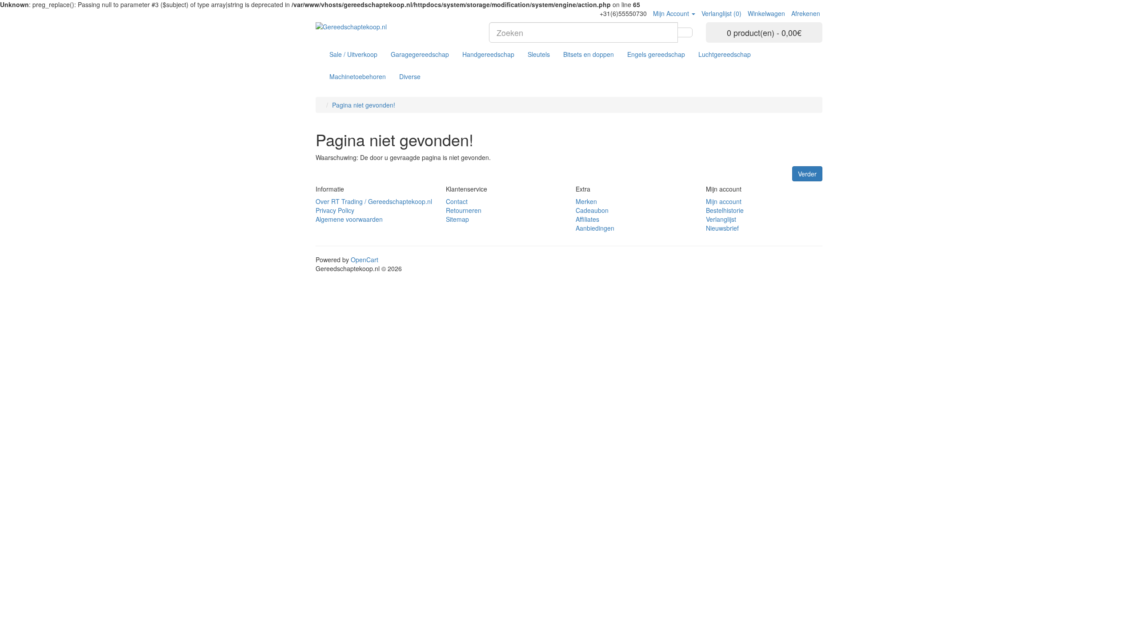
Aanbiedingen (595, 228)
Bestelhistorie (725, 210)
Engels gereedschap (656, 54)
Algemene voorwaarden (349, 219)
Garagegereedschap (420, 54)
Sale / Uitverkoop (353, 54)
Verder (807, 173)
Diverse (410, 76)
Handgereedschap (488, 54)
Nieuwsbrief (722, 228)
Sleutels (539, 54)
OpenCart (364, 259)
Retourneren (463, 210)
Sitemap (457, 219)
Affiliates (587, 219)
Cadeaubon (592, 210)
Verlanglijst (721, 219)
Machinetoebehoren (357, 76)
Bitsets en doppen (588, 54)
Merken (586, 201)
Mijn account (723, 201)
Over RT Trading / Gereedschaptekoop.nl (374, 201)
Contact (457, 201)
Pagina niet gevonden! (363, 104)
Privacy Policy (335, 210)
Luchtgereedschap (724, 54)
